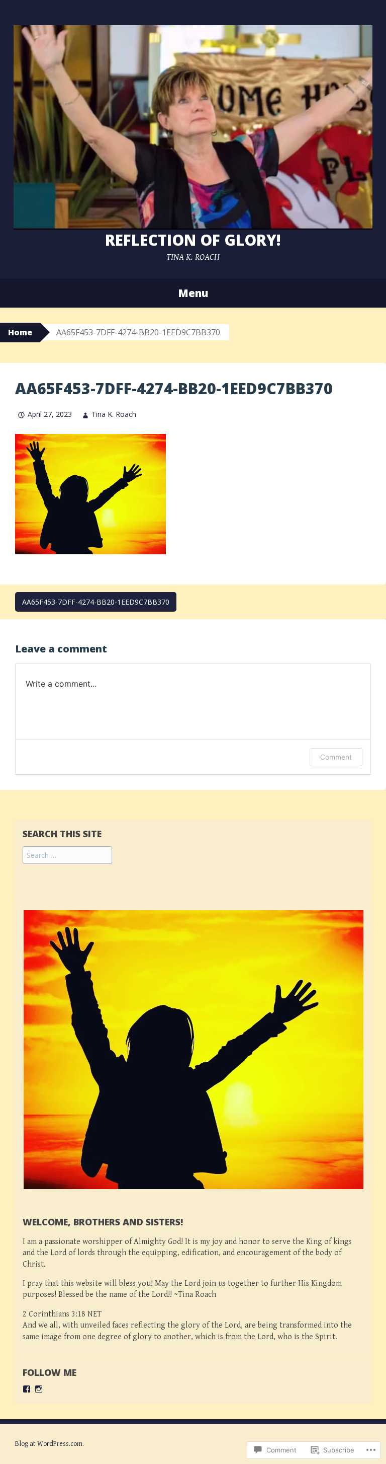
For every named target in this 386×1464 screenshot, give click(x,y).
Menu (193, 293)
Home (20, 332)
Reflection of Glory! (193, 240)
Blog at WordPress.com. (49, 1444)
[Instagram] (39, 1389)
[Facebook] (27, 1389)
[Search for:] (67, 855)
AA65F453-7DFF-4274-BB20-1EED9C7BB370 (95, 602)
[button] (198, 1049)
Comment (336, 757)
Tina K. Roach (113, 414)
